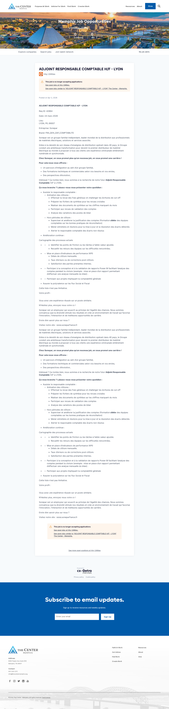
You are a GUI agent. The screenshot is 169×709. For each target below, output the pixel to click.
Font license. (46, 698)
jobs (45, 52)
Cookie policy (90, 577)
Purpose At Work (42, 6)
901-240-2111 (13, 672)
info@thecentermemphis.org (18, 674)
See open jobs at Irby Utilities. (57, 85)
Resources (130, 6)
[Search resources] (159, 6)
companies (27, 52)
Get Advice (116, 652)
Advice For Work (58, 6)
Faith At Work (117, 648)
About (139, 6)
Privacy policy (79, 577)
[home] (19, 6)
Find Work (71, 6)
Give (150, 6)
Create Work (83, 6)
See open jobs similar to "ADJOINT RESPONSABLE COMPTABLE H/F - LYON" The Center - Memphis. (86, 88)
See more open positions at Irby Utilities (85, 550)
